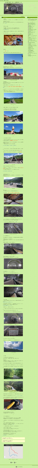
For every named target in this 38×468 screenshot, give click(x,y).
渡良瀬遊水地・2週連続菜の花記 (31, 48)
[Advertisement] (32, 62)
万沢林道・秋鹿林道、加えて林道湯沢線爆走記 (32, 45)
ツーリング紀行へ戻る (19, 466)
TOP (16, 462)
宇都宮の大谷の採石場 (16, 237)
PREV (12, 462)
